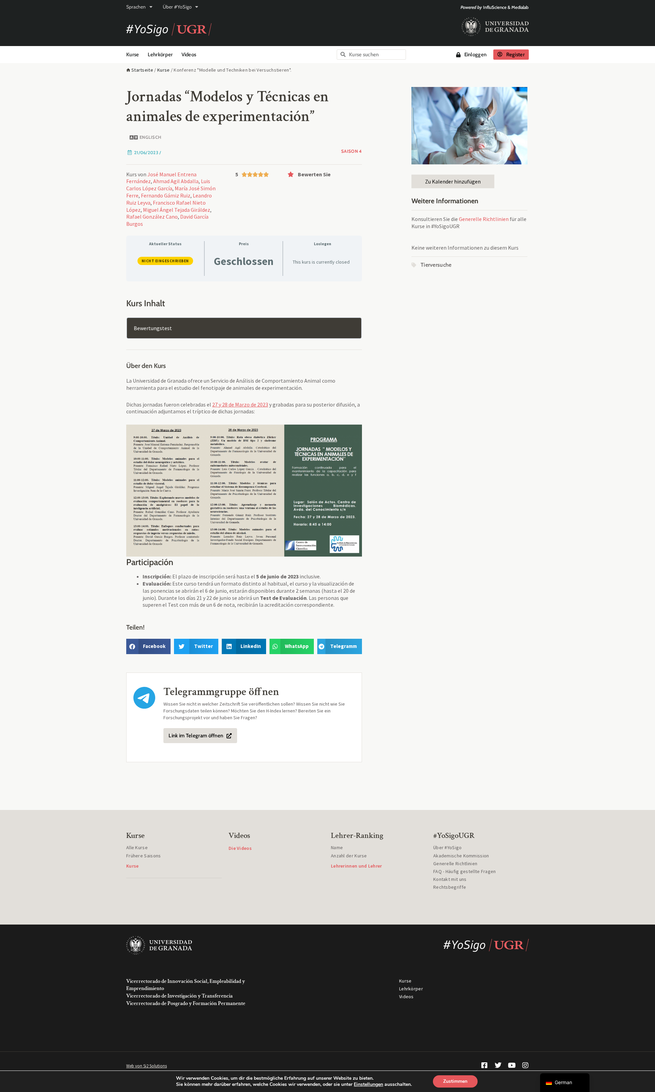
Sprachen (136, 7)
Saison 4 (351, 151)
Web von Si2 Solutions (146, 1066)
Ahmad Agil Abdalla (176, 181)
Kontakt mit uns (450, 879)
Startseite (142, 70)
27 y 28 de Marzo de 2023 (240, 404)
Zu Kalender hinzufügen (453, 181)
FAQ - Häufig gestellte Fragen (464, 871)
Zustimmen (455, 1081)
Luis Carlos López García (168, 185)
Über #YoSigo (177, 7)
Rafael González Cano (152, 216)
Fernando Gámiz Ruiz (165, 195)
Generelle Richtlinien (484, 219)
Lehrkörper (160, 54)
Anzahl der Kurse (349, 856)
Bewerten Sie (314, 174)
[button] (323, 174)
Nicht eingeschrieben (165, 261)
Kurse (132, 54)
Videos (188, 54)
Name (337, 847)
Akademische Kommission (461, 856)
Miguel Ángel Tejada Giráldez (176, 209)
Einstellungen (368, 1084)
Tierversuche (436, 265)
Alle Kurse (137, 847)
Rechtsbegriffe (449, 887)
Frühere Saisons (143, 856)
